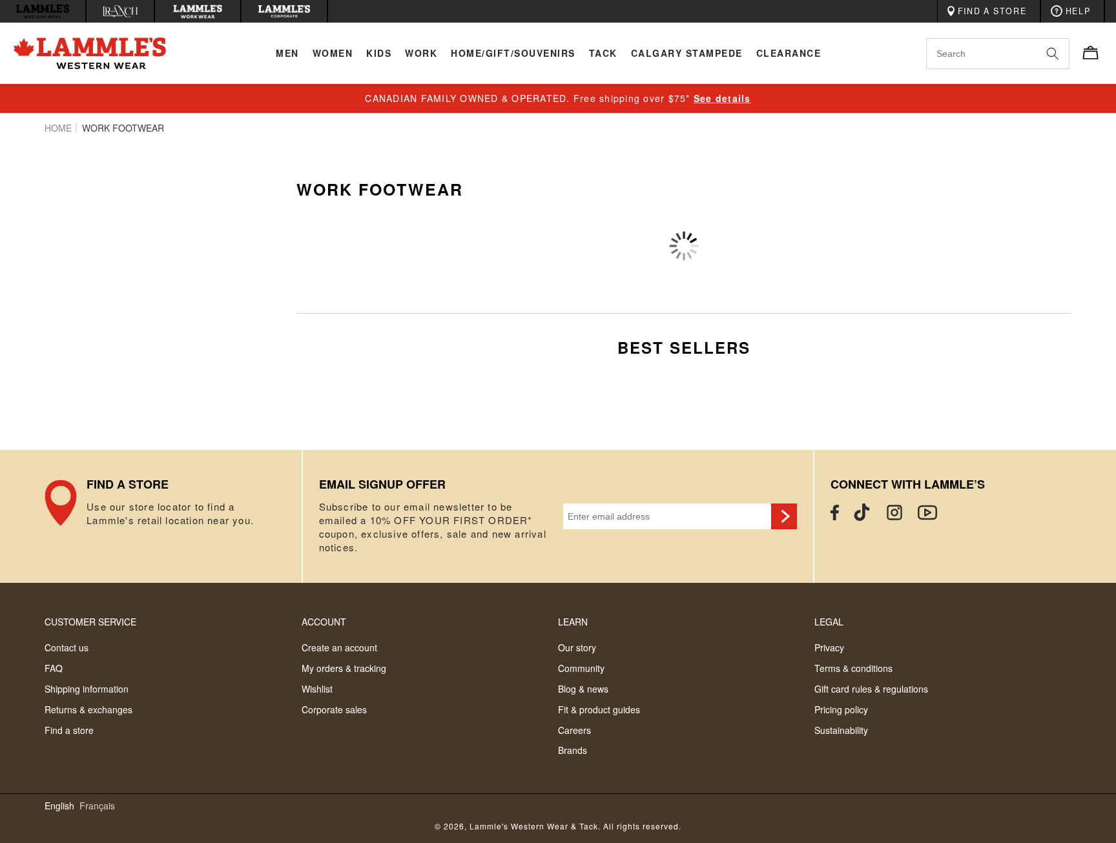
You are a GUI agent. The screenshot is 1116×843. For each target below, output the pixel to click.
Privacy (829, 647)
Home (58, 127)
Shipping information (87, 688)
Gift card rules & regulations (871, 688)
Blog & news (583, 688)
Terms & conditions (853, 668)
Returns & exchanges (88, 709)
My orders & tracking (344, 668)
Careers (574, 730)
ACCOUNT (324, 621)
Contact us (66, 647)
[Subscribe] (784, 516)
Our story (577, 647)
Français (97, 805)
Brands (572, 750)
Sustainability (841, 730)
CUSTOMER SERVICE (90, 621)
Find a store (69, 730)
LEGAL (828, 621)
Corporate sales (334, 709)
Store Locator (173, 516)
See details (722, 98)
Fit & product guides (599, 709)
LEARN (573, 621)
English (59, 805)
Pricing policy (841, 709)
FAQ (54, 668)
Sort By (921, 227)
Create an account (339, 647)
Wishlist (317, 688)
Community (581, 668)
